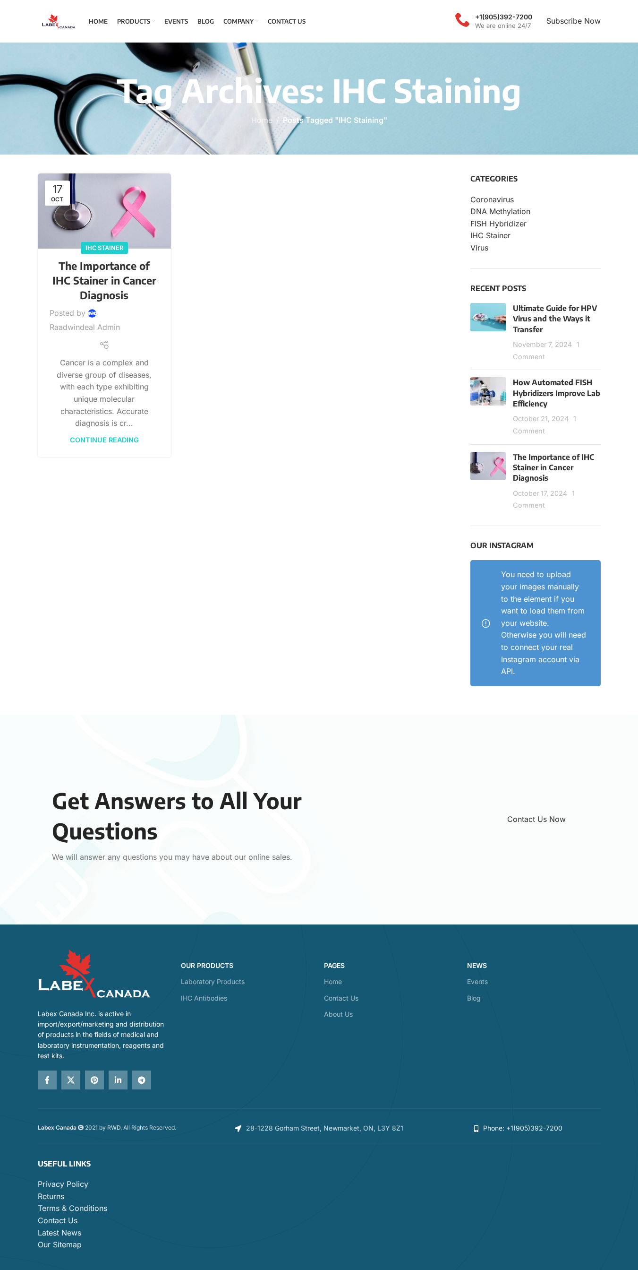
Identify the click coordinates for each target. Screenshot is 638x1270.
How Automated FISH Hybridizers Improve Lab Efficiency (556, 393)
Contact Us (341, 998)
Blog (474, 998)
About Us (338, 1014)
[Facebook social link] (47, 1080)
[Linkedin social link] (118, 1080)
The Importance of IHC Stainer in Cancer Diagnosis (104, 280)
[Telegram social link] (141, 1080)
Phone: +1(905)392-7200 (522, 1128)
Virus (479, 247)
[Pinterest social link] (94, 1080)
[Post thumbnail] (488, 333)
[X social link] (70, 1080)
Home (261, 120)
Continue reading (104, 440)
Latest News (59, 1232)
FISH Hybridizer (498, 223)
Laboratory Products (213, 981)
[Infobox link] (493, 21)
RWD (113, 1127)
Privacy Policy (63, 1184)
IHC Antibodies (204, 998)
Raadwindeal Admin (85, 327)
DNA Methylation (500, 211)
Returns (51, 1196)
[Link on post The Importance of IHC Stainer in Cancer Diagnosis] (104, 211)
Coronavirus (492, 199)
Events (477, 981)
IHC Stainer (104, 247)
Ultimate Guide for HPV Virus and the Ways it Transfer (555, 318)
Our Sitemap (60, 1244)
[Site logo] (58, 20)
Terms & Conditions (72, 1208)
